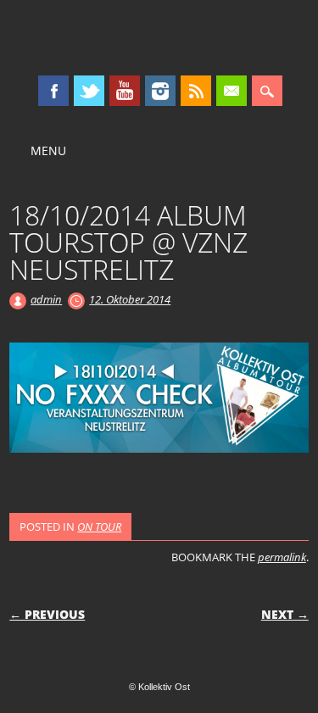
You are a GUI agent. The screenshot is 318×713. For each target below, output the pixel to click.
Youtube (124, 90)
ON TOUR (99, 526)
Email (231, 90)
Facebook (53, 90)
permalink (282, 557)
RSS (196, 90)
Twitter (89, 90)
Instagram (160, 90)
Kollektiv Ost (159, 37)
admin (46, 299)
